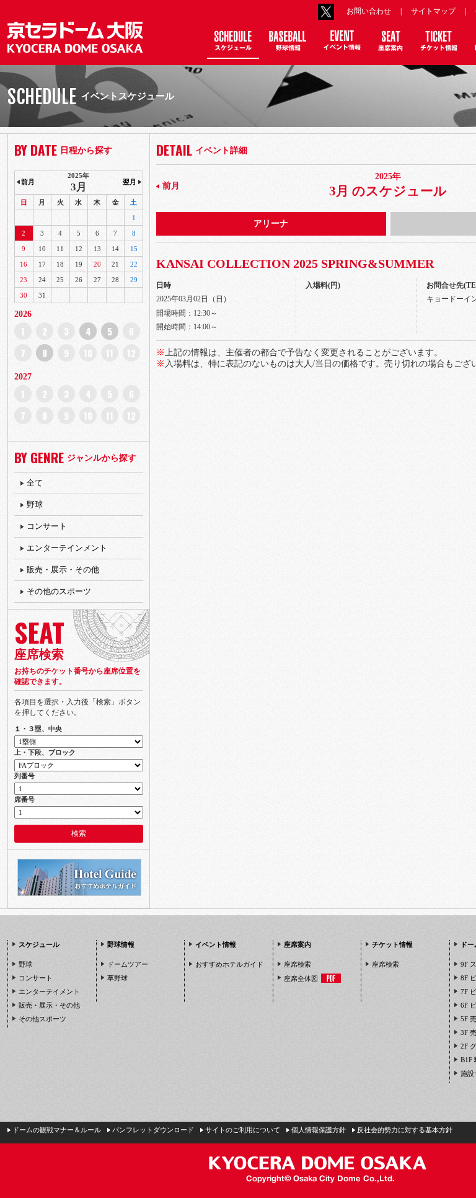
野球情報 (120, 944)
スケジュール (39, 944)
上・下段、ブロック (45, 752)
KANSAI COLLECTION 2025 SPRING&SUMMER (295, 263)
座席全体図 (301, 978)
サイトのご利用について (242, 1130)
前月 (171, 185)
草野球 (117, 978)
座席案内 (297, 944)
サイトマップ (433, 11)
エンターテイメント (49, 991)
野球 (35, 504)
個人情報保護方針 (318, 1130)
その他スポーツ (42, 1019)
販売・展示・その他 (63, 569)
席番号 (24, 799)
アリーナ (270, 223)
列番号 (24, 775)
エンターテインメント (67, 547)
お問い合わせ (368, 11)
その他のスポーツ (59, 591)
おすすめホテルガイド (229, 964)
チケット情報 (392, 944)
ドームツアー (127, 964)
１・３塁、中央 (38, 728)
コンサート (47, 526)
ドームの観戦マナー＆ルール (56, 1130)
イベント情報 (215, 944)
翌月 (129, 181)
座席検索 (297, 964)
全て (35, 482)
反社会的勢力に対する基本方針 (404, 1130)
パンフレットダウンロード (153, 1130)
